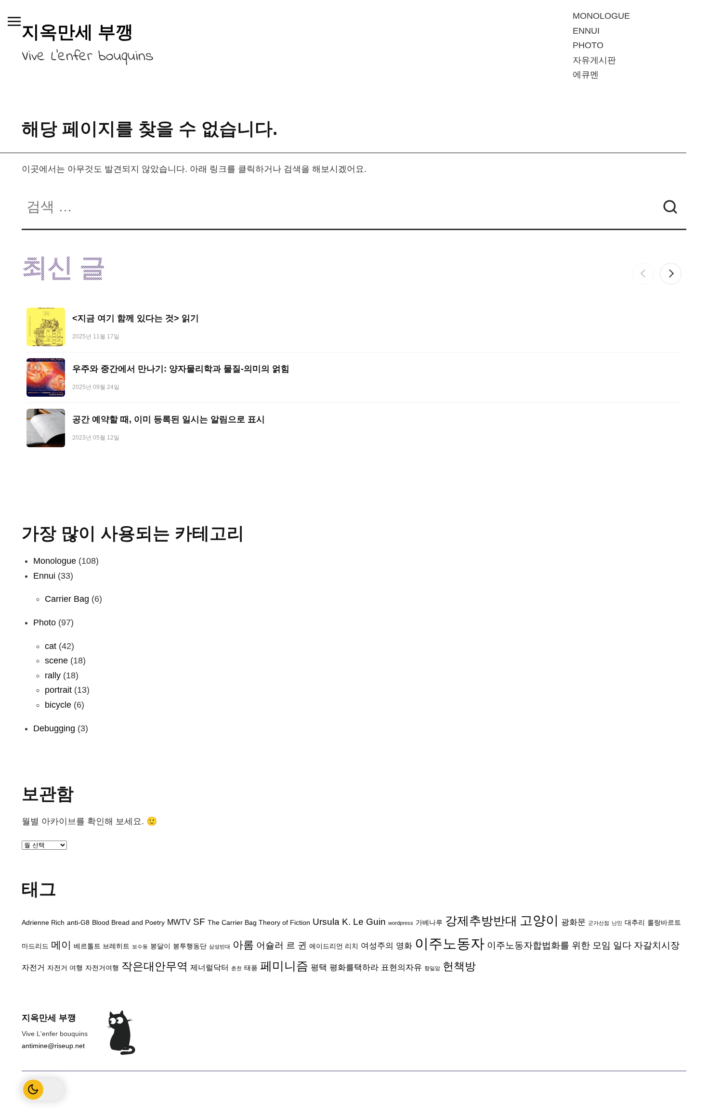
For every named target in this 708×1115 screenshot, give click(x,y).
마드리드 (35, 946)
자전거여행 (102, 968)
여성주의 (377, 945)
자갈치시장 (657, 945)
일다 (622, 945)
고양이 (539, 920)
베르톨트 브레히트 (102, 946)
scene (56, 660)
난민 (617, 923)
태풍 (251, 968)
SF (199, 922)
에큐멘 (586, 74)
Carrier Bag (67, 599)
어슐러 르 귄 (281, 945)
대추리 (635, 922)
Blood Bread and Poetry (128, 922)
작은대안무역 (154, 966)
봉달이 (160, 946)
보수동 (140, 946)
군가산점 (598, 923)
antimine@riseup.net (53, 1046)
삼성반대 (219, 946)
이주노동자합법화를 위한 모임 (549, 945)
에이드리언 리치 (333, 946)
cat (50, 646)
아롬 (243, 945)
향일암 (432, 968)
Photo (588, 45)
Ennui (586, 31)
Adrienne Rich (43, 922)
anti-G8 (78, 922)
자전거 (33, 967)
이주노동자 (450, 943)
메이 (61, 944)
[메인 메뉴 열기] (14, 21)
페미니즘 (284, 965)
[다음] (671, 274)
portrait (58, 690)
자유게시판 (594, 60)
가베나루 (429, 922)
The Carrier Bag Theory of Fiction (259, 922)
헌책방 (459, 966)
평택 (319, 967)
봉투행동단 (190, 946)
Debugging (54, 728)
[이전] (643, 274)
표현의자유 (401, 967)
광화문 (573, 922)
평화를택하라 (354, 967)
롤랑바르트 (664, 922)
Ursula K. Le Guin (349, 922)
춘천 (236, 968)
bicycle (58, 705)
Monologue (601, 16)
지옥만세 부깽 (77, 32)
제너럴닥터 (209, 967)
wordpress (400, 923)
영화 (404, 945)
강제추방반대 (481, 920)
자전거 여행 (65, 968)
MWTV (179, 922)
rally (53, 675)
